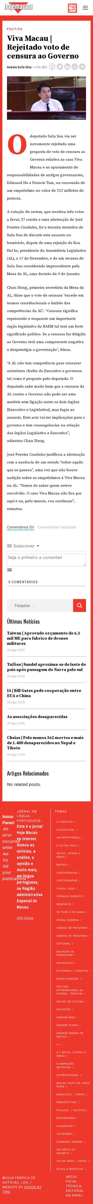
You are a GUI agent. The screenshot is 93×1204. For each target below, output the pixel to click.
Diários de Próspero (72, 927)
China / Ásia (66, 888)
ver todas (25, 917)
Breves (62, 864)
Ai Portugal (66, 829)
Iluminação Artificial (65, 1065)
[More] (82, 66)
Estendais (64, 970)
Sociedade (64, 1133)
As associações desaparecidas (37, 716)
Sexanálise (65, 1126)
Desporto (64, 904)
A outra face (67, 845)
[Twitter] (60, 66)
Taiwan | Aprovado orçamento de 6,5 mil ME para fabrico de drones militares (43, 638)
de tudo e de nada (70, 912)
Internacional (68, 1075)
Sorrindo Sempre (70, 1141)
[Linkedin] (67, 66)
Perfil (80, 1094)
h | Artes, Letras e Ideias (71, 1054)
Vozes (82, 1160)
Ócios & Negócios (70, 1169)
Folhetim (63, 1009)
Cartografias (67, 872)
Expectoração (68, 978)
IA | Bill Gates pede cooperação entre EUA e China (44, 693)
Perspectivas (67, 1102)
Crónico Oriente (69, 896)
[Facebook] (52, 66)
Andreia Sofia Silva (19, 67)
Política (14, 29)
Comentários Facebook (57, 527)
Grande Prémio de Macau (70, 1035)
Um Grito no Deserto (66, 1151)
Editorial (64, 943)
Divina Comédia (68, 920)
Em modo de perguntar (65, 953)
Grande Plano (67, 1025)
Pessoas (63, 1110)
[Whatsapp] (75, 66)
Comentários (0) (20, 527)
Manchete (64, 1094)
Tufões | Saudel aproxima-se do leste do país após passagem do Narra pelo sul (46, 667)
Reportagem (66, 1118)
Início (71, 1177)
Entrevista (65, 963)
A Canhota (65, 821)
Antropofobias (68, 837)
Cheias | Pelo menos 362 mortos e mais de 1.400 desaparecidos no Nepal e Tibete (45, 743)
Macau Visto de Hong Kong (73, 1085)
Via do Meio (65, 1160)
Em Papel (74, 1195)
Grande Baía (66, 1017)
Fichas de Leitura (70, 1001)
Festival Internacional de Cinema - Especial (70, 990)
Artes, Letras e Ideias (68, 855)
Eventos (82, 970)
